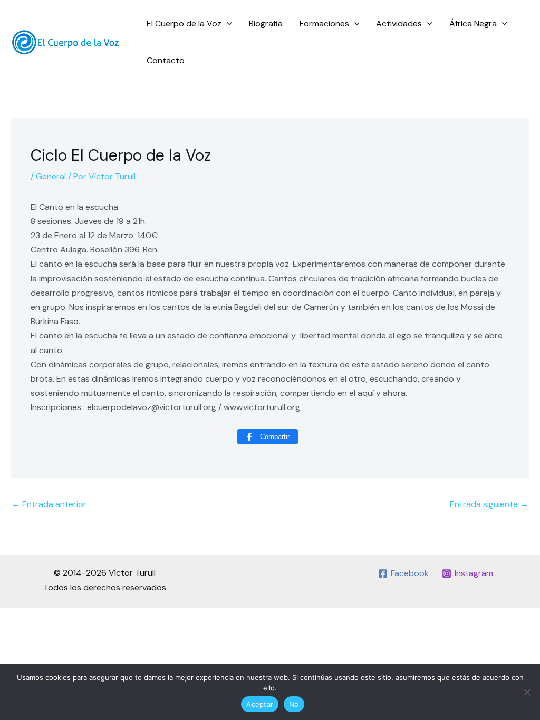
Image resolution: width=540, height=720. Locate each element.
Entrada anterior (49, 504)
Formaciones (324, 23)
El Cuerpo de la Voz (184, 23)
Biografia (266, 23)
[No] (527, 692)
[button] (226, 23)
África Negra (473, 23)
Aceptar (259, 704)
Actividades (399, 23)
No (294, 704)
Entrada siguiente (489, 504)
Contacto (166, 60)
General (51, 176)
